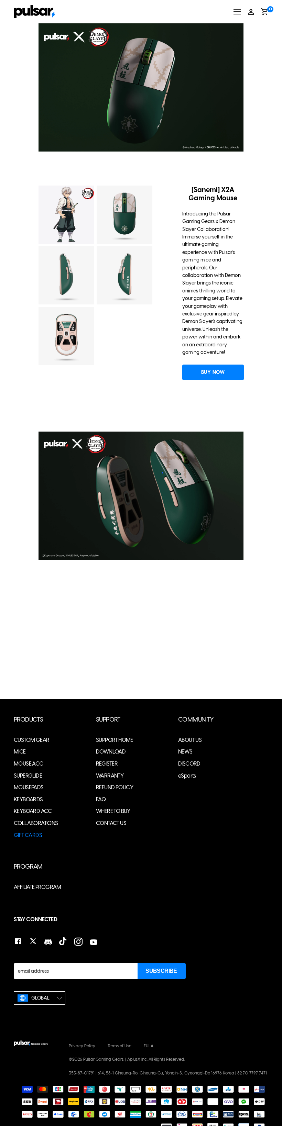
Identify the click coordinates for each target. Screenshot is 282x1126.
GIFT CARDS (28, 835)
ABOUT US (190, 740)
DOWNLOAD (111, 751)
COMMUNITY (196, 719)
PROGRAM (28, 866)
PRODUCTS (28, 719)
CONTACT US (111, 823)
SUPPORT (108, 719)
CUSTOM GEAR (31, 740)
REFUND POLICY (114, 787)
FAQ (101, 799)
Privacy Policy (82, 1046)
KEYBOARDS (28, 799)
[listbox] (39, 998)
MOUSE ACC (28, 763)
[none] (39, 998)
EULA (148, 1046)
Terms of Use (119, 1046)
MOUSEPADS (29, 787)
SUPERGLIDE (28, 775)
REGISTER (107, 763)
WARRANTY (109, 775)
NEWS (185, 751)
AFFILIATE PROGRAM (37, 887)
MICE (20, 751)
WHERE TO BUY (113, 811)
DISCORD (189, 763)
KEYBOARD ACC (33, 811)
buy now (213, 372)
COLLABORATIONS (36, 823)
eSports (187, 775)
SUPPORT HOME (114, 740)
